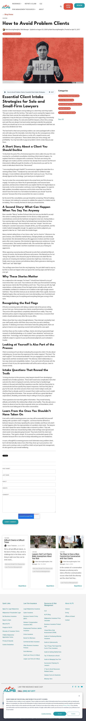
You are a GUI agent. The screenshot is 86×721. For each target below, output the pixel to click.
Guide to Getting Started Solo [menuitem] (52, 652)
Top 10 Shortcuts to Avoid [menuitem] (51, 655)
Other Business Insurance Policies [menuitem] (31, 647)
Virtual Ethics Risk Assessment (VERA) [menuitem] (50, 631)
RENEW (79, 5)
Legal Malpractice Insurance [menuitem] (31, 609)
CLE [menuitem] (45, 611)
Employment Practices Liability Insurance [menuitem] (32, 629)
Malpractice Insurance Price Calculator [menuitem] (52, 619)
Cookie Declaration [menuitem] (8, 644)
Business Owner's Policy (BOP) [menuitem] (30, 617)
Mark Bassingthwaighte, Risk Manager (17, 29)
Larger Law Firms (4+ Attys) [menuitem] (31, 659)
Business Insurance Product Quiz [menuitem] (52, 625)
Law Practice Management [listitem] (13, 567)
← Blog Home (8, 14)
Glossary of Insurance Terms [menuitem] (11, 631)
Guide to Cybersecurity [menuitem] (51, 642)
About (41, 9)
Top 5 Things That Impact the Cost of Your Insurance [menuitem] (53, 647)
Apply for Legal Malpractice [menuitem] (11, 609)
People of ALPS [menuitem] (7, 627)
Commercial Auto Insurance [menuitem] (31, 642)
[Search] (61, 6)
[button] (5, 92)
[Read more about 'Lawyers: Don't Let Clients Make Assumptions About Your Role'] (43, 542)
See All (61, 119)
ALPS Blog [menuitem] (47, 614)
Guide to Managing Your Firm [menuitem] (52, 659)
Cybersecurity (64, 108)
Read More (22, 586)
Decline (73, 713)
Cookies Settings (46, 713)
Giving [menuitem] (67, 612)
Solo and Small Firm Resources (70, 104)
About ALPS (69, 603)
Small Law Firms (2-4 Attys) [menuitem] (31, 655)
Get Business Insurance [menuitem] (9, 616)
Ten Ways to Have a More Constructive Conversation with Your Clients (70, 556)
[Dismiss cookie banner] (79, 696)
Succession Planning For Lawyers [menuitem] (51, 664)
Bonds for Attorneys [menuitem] (29, 638)
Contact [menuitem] (67, 620)
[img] (49, 92)
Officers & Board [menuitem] (70, 616)
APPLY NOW (68, 6)
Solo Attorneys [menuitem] (27, 651)
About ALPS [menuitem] (6, 624)
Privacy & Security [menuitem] (8, 641)
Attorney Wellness (66, 100)
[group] (29, 92)
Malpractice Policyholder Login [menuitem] (12, 612)
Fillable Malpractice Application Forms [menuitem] (8, 636)
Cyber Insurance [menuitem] (28, 612)
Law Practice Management (11, 34)
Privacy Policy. (66, 705)
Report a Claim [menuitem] (7, 620)
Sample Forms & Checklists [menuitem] (52, 675)
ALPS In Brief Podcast (67, 113)
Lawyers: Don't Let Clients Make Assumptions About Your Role (42, 556)
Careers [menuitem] (67, 609)
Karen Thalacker (12, 545)
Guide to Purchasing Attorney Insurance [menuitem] (53, 637)
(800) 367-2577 (29, 691)
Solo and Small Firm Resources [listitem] (15, 564)
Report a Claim (30, 4)
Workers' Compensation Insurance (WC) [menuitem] (30, 623)
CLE (41, 4)
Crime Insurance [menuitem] (28, 634)
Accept (60, 713)
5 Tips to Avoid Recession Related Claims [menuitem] (52, 670)
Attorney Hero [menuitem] (48, 679)
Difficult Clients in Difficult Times (14, 541)
